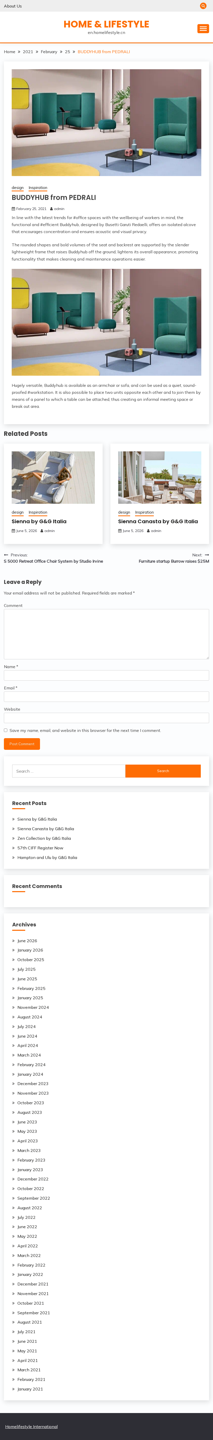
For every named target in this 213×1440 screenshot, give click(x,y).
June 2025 (27, 978)
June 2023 (27, 1121)
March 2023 (29, 1150)
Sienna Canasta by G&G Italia (158, 521)
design (18, 187)
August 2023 (29, 1112)
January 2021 (30, 1389)
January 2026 (30, 950)
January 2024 (30, 1074)
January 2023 (30, 1169)
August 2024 (29, 1016)
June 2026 (27, 940)
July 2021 (26, 1331)
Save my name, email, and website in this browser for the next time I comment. (85, 730)
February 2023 (31, 1160)
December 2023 (33, 1083)
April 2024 (27, 1045)
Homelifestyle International (31, 1426)
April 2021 (27, 1360)
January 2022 (30, 1274)
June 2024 (27, 1036)
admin (59, 208)
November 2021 (33, 1293)
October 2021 (30, 1303)
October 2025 (30, 959)
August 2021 (29, 1322)
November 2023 (33, 1093)
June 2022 (27, 1226)
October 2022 (30, 1188)
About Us (13, 6)
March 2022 (29, 1255)
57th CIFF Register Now (40, 847)
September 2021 (33, 1312)
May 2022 (27, 1236)
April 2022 (27, 1245)
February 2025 (31, 988)
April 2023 (27, 1140)
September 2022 (33, 1198)
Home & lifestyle (106, 24)
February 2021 (31, 1379)
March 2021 (29, 1369)
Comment (13, 605)
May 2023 (27, 1131)
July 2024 (26, 1026)
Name (11, 666)
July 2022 (26, 1217)
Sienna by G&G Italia (39, 521)
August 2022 (29, 1207)
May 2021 (27, 1350)
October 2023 (30, 1102)
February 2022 (31, 1265)
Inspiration (38, 187)
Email (10, 687)
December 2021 (33, 1284)
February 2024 (31, 1064)
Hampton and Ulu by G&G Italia (47, 857)
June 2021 (27, 1341)
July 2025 (26, 969)
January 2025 (30, 997)
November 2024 (33, 1007)
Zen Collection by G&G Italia (44, 838)
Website (12, 709)
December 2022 (33, 1179)
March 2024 (29, 1055)
